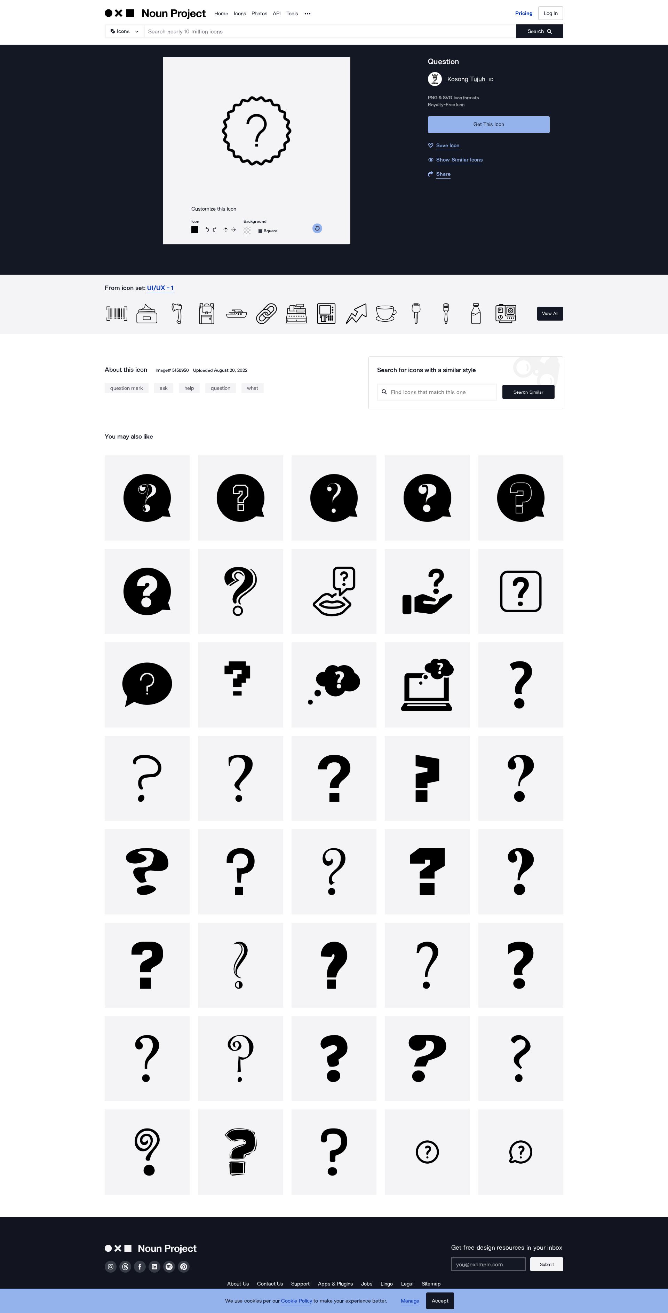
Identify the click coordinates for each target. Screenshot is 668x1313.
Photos (259, 13)
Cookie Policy (296, 1301)
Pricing (524, 13)
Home (221, 13)
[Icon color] (195, 230)
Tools (292, 13)
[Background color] (247, 231)
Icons (240, 13)
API (277, 13)
